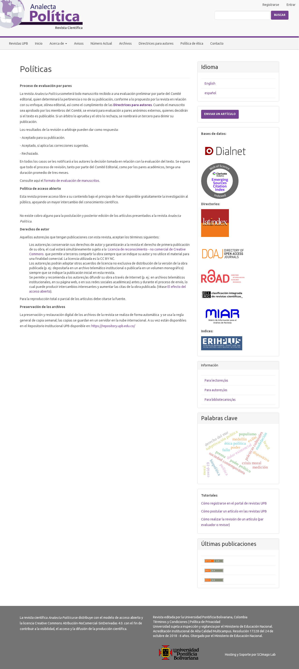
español (210, 93)
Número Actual (101, 43)
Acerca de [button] (57, 43)
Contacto (217, 43)
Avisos (79, 43)
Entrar (291, 5)
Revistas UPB (18, 43)
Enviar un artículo (220, 113)
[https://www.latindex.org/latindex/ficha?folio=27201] (215, 223)
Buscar (279, 14)
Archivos (125, 43)
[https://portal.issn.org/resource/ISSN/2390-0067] (222, 276)
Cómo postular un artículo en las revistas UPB (234, 511)
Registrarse (271, 5)
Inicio (39, 43)
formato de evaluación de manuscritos (71, 180)
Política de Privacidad (205, 622)
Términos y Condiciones (170, 622)
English (210, 83)
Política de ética (192, 43)
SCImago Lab (266, 654)
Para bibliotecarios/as (220, 399)
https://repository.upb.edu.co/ (113, 326)
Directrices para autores (156, 43)
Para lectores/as (216, 380)
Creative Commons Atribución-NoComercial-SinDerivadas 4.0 (79, 623)
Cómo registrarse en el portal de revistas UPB (234, 503)
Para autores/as (216, 390)
